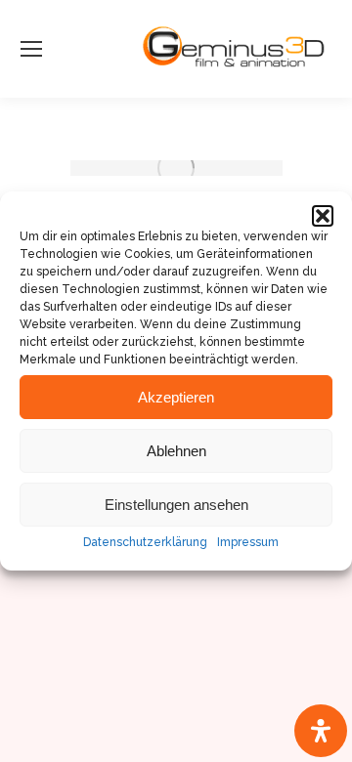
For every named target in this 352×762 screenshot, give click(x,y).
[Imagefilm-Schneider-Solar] (176, 168)
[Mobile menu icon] (31, 49)
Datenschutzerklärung (145, 542)
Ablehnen (176, 451)
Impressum (248, 542)
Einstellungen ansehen (176, 504)
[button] (322, 216)
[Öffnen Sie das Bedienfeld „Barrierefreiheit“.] (320, 730)
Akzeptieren (176, 397)
